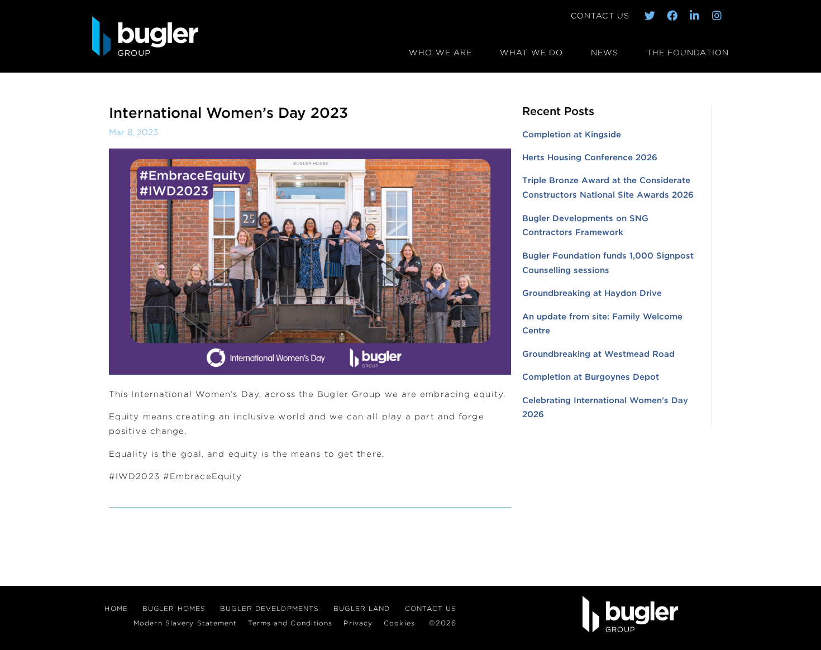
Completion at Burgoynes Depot (590, 377)
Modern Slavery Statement (185, 623)
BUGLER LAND (361, 608)
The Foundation (688, 52)
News (604, 52)
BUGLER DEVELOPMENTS (269, 608)
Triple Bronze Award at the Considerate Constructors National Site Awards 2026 (608, 187)
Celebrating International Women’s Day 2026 (605, 407)
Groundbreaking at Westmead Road (598, 354)
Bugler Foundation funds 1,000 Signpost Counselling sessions (608, 263)
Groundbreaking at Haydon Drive (592, 293)
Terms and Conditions (290, 623)
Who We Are (440, 52)
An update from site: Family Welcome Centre (602, 324)
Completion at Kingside (571, 135)
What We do (531, 52)
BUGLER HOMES (174, 608)
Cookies (399, 623)
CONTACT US (600, 15)
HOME (115, 608)
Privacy (358, 623)
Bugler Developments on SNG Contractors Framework (585, 225)
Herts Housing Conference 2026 (589, 157)
